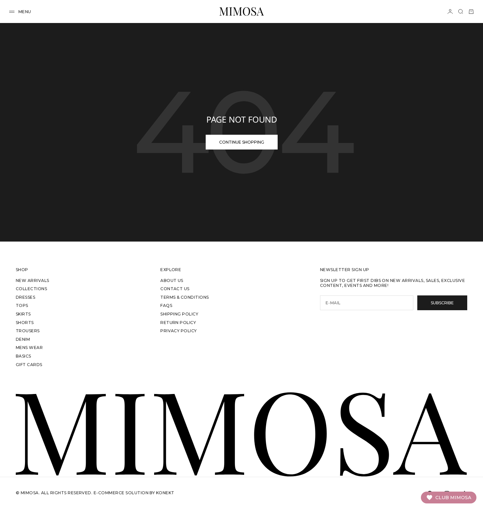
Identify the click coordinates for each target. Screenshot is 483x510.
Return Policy (178, 322)
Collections (31, 288)
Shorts (25, 322)
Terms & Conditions (184, 297)
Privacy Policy (178, 330)
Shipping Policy (179, 314)
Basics (23, 356)
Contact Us (175, 288)
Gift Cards (29, 364)
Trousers (28, 330)
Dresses (25, 297)
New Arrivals (32, 280)
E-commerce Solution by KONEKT (134, 492)
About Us (171, 280)
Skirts (23, 314)
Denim (23, 339)
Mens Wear (29, 347)
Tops (22, 305)
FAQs (166, 305)
